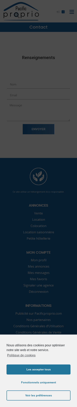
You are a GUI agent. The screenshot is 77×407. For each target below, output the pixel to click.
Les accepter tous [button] (38, 369)
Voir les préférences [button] (38, 395)
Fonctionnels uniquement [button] (38, 382)
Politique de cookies (21, 355)
